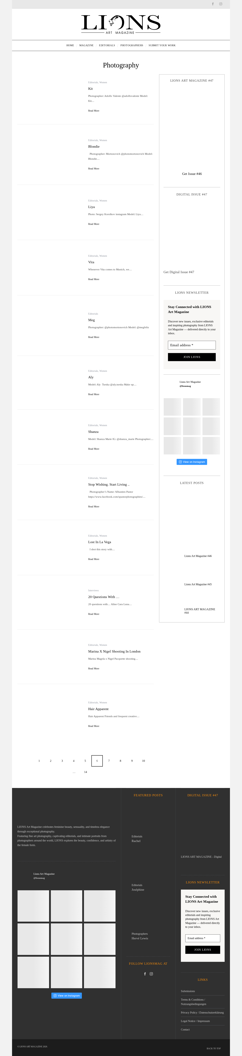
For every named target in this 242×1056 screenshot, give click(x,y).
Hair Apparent (98, 709)
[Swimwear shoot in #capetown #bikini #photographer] (172, 445)
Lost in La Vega (99, 542)
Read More (93, 110)
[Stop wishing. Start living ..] (50, 492)
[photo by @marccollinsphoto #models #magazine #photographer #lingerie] (211, 407)
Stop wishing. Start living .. (109, 484)
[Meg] (50, 325)
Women (103, 82)
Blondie (94, 146)
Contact (185, 1029)
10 (143, 760)
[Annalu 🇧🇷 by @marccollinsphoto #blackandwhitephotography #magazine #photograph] (172, 426)
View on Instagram (194, 461)
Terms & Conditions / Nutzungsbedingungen (193, 1002)
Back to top (214, 1048)
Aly (91, 377)
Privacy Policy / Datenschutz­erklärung (202, 1012)
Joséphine (138, 889)
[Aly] (50, 383)
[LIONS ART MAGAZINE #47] (192, 124)
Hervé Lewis (140, 938)
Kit (90, 88)
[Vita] (50, 268)
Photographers (140, 933)
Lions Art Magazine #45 (198, 584)
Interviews (93, 590)
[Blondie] (50, 155)
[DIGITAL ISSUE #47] (192, 235)
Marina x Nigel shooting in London (114, 651)
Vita (91, 262)
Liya (91, 207)
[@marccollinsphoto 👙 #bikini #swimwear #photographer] (211, 445)
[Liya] (50, 213)
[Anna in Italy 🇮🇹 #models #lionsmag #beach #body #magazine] (192, 426)
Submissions (188, 991)
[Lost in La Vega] (50, 548)
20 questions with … (103, 597)
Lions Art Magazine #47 (192, 510)
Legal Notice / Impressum (195, 1021)
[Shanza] (50, 437)
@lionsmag (185, 386)
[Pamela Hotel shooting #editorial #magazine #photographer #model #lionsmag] (211, 426)
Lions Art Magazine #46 (198, 555)
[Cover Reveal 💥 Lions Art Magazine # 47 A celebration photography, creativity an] (192, 407)
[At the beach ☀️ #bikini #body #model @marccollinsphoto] (192, 445)
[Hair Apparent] (50, 714)
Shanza (93, 432)
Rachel (136, 841)
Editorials (93, 82)
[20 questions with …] (50, 602)
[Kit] (50, 97)
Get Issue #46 (192, 174)
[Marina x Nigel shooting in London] (50, 657)
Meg (91, 320)
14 (85, 771)
